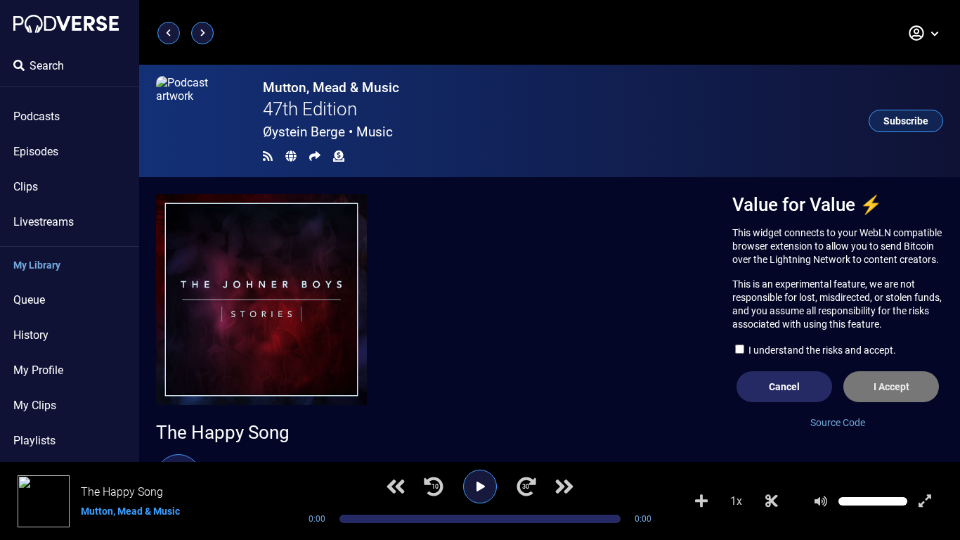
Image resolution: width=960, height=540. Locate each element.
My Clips (34, 405)
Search (47, 65)
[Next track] (564, 486)
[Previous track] (396, 486)
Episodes (35, 151)
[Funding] (338, 156)
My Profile (38, 370)
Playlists (34, 440)
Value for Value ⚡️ (807, 204)
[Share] (314, 156)
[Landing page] (66, 24)
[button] (924, 33)
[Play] (480, 486)
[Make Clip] (771, 501)
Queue (29, 300)
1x (736, 501)
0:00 (317, 519)
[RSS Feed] (268, 156)
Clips (25, 186)
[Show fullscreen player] (924, 501)
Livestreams (43, 222)
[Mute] (820, 501)
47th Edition (310, 109)
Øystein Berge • (328, 132)
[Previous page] (168, 33)
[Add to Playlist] (701, 501)
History (30, 335)
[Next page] (202, 33)
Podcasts (36, 116)
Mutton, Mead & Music (331, 87)
